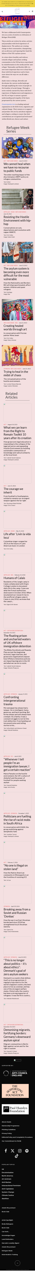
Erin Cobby (10, 235)
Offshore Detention (15, 630)
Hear (12, 212)
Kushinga (9, 292)
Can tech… (5, 1231)
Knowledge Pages (8, 1235)
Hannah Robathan (13, 730)
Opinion (7, 369)
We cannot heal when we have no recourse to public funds (17, 167)
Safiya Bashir (10, 728)
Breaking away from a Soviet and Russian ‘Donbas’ (17, 913)
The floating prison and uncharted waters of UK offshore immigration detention (17, 641)
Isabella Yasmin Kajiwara (14, 458)
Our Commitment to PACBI (11, 1141)
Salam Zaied (11, 237)
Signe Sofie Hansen (12, 604)
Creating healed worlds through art (15, 327)
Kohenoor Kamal (21, 728)
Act (5, 161)
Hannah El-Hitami (12, 1051)
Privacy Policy (7, 1133)
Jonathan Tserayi (12, 834)
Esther (8, 182)
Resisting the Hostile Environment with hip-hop (17, 220)
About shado (6, 1122)
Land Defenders (7, 1239)
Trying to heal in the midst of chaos (16, 373)
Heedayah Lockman (13, 184)
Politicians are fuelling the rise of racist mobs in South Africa (17, 820)
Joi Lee (9, 880)
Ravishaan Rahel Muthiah (14, 503)
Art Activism (6, 1179)
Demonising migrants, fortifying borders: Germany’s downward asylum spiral (17, 1035)
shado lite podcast (8, 1208)
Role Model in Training (10, 1254)
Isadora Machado (13, 386)
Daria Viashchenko (13, 931)
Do (12, 756)
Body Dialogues (7, 1224)
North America (7, 1176)
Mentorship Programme (10, 1126)
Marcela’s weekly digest (10, 1243)
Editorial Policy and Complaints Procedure (17, 1137)
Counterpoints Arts (8, 104)
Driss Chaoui (11, 505)
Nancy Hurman (12, 340)
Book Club (5, 1211)
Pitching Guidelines (9, 1129)
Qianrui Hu (10, 929)
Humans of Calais (14, 578)
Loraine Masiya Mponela (14, 384)
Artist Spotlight (7, 1220)
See (16, 323)
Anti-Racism (6, 1182)
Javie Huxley (11, 787)
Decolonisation (7, 1172)
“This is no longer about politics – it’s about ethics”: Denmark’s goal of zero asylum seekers (16, 967)
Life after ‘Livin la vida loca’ (17, 535)
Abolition (5, 1198)
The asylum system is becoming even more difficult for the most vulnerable (16, 274)
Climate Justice (8, 1195)
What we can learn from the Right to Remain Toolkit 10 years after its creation (17, 433)
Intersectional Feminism (11, 1185)
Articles (7, 212)
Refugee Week (12, 161)
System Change (8, 1192)
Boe (9, 294)
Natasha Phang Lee (13, 668)
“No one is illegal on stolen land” (16, 867)
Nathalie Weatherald (13, 998)
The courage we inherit (13, 490)
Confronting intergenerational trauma (14, 700)
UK (3, 1169)
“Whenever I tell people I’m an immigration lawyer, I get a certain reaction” (17, 764)
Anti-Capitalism (8, 1189)
